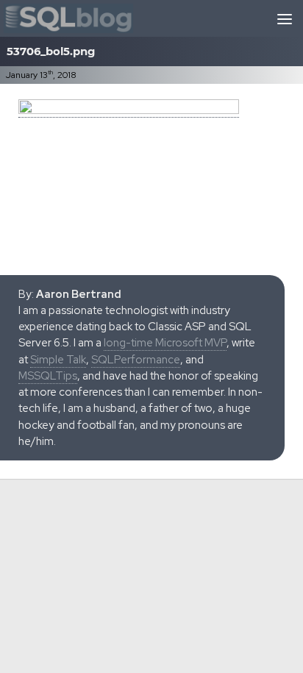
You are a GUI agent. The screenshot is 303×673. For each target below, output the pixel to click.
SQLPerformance (135, 359)
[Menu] (284, 18)
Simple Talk (58, 359)
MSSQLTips (47, 375)
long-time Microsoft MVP (165, 342)
